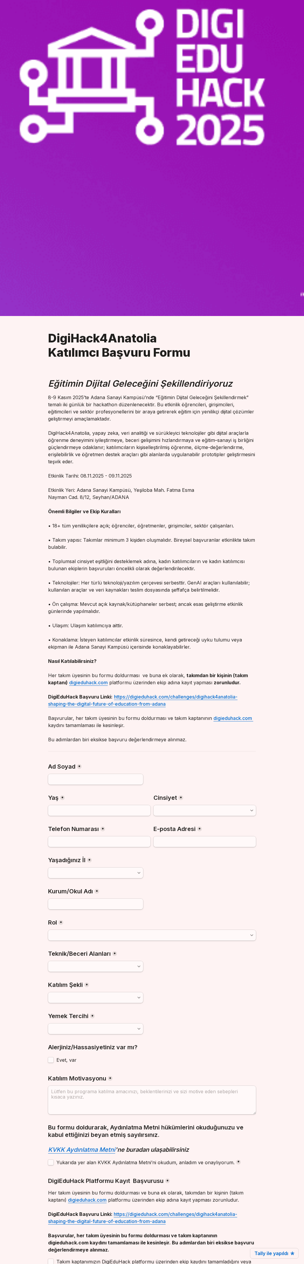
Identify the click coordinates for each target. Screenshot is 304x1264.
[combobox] (204, 810)
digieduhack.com (88, 682)
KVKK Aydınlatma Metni (81, 1149)
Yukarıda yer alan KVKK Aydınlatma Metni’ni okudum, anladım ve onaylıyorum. (145, 1162)
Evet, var (66, 1060)
